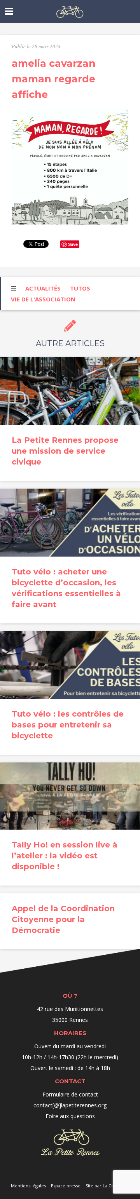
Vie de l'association (43, 299)
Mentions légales (28, 1186)
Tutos (80, 288)
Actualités (43, 288)
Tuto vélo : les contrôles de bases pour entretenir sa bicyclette (68, 724)
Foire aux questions (70, 1116)
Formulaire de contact (70, 1094)
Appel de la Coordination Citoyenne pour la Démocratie (63, 919)
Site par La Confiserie (108, 1186)
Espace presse (65, 1186)
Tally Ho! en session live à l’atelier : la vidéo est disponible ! (64, 855)
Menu (9, 11)
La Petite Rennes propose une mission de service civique (65, 450)
